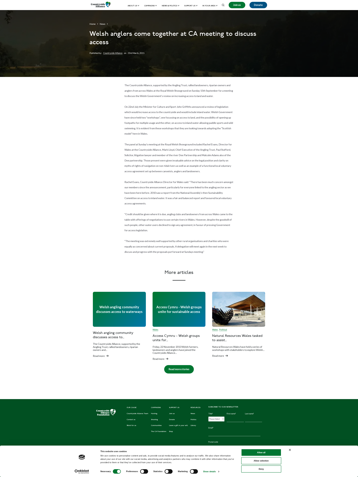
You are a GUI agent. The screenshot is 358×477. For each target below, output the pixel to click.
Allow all (261, 452)
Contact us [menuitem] (131, 419)
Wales (155, 329)
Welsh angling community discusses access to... (113, 335)
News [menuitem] (193, 413)
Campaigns (149, 6)
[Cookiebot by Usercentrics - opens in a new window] (82, 471)
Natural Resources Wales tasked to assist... (237, 338)
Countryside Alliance (113, 53)
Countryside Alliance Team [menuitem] (137, 413)
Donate (258, 4)
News (102, 24)
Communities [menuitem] (156, 425)
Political (223, 329)
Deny (261, 469)
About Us (132, 6)
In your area (208, 6)
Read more (99, 355)
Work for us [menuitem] (131, 425)
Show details (209, 471)
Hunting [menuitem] (154, 413)
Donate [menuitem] (172, 419)
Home (93, 24)
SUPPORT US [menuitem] (174, 407)
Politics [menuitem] (193, 419)
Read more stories (176, 368)
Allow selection (261, 461)
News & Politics (169, 6)
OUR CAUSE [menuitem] (131, 407)
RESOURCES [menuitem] (195, 407)
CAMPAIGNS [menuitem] (156, 407)
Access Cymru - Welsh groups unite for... (176, 338)
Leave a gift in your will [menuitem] (178, 425)
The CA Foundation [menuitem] (158, 431)
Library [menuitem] (193, 425)
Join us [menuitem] (172, 413)
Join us (237, 4)
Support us (189, 6)
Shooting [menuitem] (154, 419)
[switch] (144, 471)
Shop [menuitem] (171, 431)
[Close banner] (290, 450)
